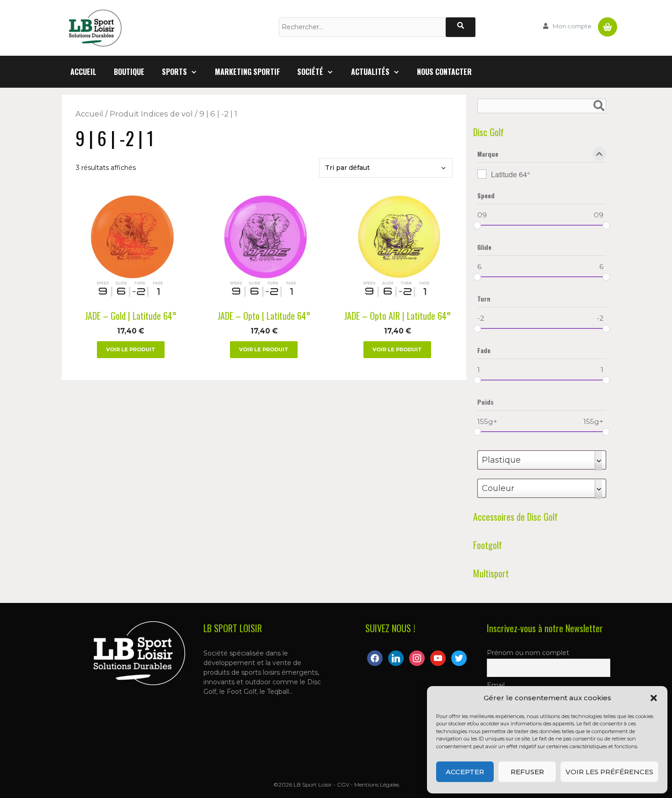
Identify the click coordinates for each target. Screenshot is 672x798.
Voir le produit (130, 349)
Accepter (465, 771)
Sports (174, 71)
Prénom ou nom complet (528, 653)
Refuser (527, 771)
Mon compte (572, 26)
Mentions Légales (376, 784)
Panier (607, 23)
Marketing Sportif (247, 71)
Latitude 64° (510, 174)
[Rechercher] (460, 27)
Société (310, 71)
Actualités (370, 71)
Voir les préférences (609, 771)
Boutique (129, 71)
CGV (343, 784)
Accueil (83, 71)
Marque (487, 155)
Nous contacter (444, 71)
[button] (653, 698)
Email (496, 685)
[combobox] (541, 460)
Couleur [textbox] (498, 488)
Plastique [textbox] (501, 460)
